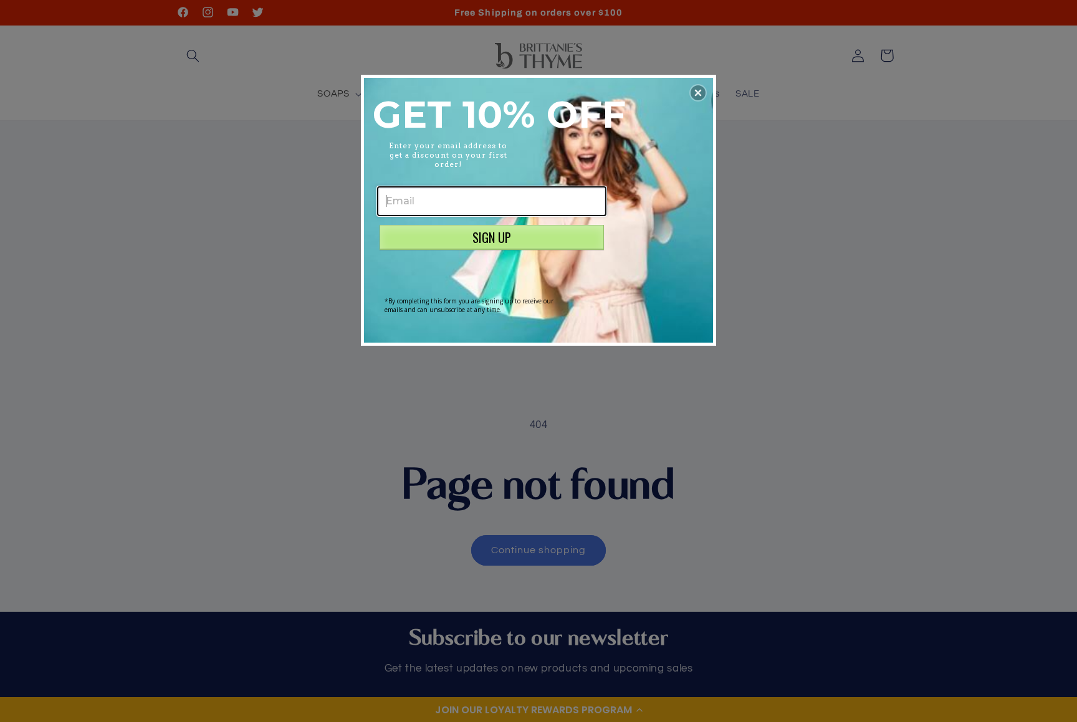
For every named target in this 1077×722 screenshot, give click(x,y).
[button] (698, 92)
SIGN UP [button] (491, 237)
